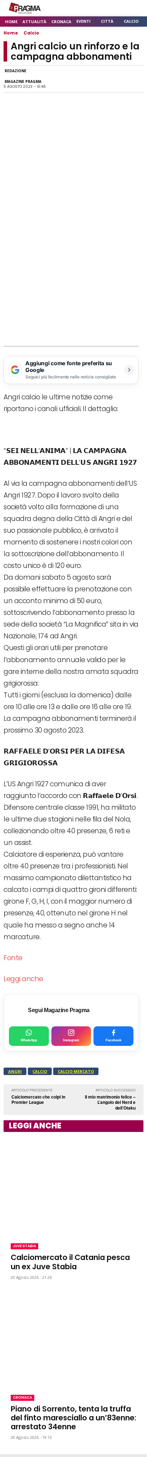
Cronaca (22, 1397)
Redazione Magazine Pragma (23, 76)
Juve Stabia (24, 1246)
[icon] (118, 8)
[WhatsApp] (70, 79)
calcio (39, 1071)
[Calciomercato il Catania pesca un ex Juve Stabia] (73, 1186)
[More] (135, 79)
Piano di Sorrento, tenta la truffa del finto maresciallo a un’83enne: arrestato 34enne (73, 1418)
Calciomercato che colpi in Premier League (38, 1100)
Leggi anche (23, 979)
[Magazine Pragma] (25, 8)
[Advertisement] (73, 269)
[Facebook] (53, 79)
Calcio (31, 33)
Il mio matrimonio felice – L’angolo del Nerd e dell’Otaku (110, 1102)
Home (11, 33)
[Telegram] (103, 79)
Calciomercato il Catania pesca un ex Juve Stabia (70, 1261)
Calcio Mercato (76, 1071)
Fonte (13, 958)
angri (15, 1071)
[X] (86, 79)
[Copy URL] (119, 79)
